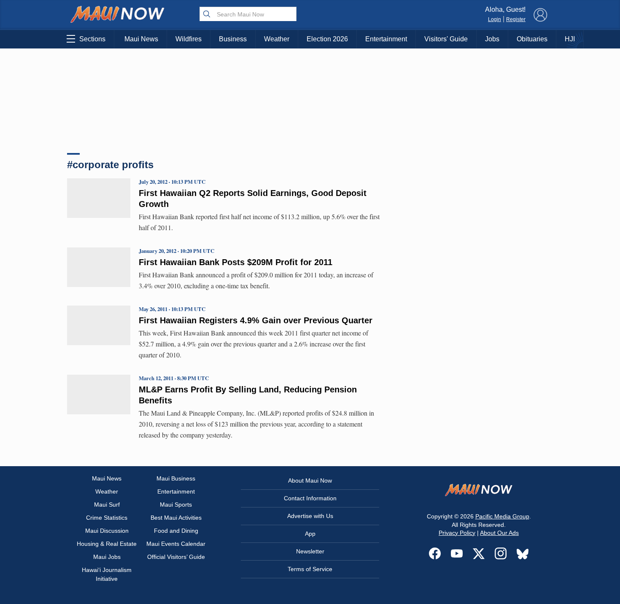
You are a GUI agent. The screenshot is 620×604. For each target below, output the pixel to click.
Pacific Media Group (502, 516)
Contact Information (310, 498)
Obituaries (532, 39)
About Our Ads (499, 532)
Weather (276, 39)
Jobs (492, 39)
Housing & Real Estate (107, 543)
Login (494, 19)
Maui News (141, 39)
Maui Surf (107, 504)
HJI (570, 39)
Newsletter (310, 551)
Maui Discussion (107, 530)
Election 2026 (327, 39)
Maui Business (175, 478)
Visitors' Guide (446, 39)
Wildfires (188, 39)
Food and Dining (176, 530)
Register (516, 19)
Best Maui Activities (176, 517)
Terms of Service (310, 569)
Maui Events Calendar (175, 543)
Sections (92, 39)
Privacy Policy (457, 532)
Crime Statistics (106, 517)
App (310, 533)
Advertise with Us (310, 516)
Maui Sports (176, 504)
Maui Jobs (107, 556)
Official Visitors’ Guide (176, 556)
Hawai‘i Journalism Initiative (107, 574)
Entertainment (386, 39)
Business (233, 39)
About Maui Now (310, 480)
